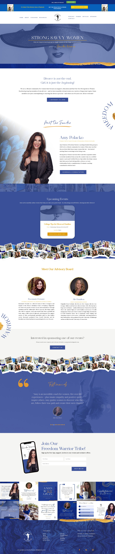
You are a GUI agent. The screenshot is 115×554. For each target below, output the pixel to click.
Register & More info (57, 234)
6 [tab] (58, 424)
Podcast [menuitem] (71, 16)
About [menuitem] (27, 17)
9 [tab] (62, 424)
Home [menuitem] (21, 17)
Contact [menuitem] (71, 18)
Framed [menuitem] (78, 16)
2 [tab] (52, 424)
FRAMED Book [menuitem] (64, 535)
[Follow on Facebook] (79, 549)
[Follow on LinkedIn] (86, 549)
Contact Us (57, 347)
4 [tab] (55, 424)
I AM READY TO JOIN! (57, 100)
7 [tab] (59, 424)
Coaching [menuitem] (34, 17)
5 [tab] (56, 424)
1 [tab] (50, 424)
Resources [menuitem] (43, 17)
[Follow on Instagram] (92, 549)
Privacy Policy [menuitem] (46, 540)
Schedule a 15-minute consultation (86, 533)
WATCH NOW (71, 2)
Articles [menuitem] (86, 16)
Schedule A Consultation (73, 172)
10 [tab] (64, 424)
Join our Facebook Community (85, 536)
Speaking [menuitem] (93, 16)
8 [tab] (61, 424)
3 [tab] (53, 424)
